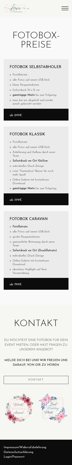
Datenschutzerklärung (18, 452)
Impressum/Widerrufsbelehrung (25, 447)
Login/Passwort (14, 456)
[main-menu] (64, 8)
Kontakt (36, 379)
